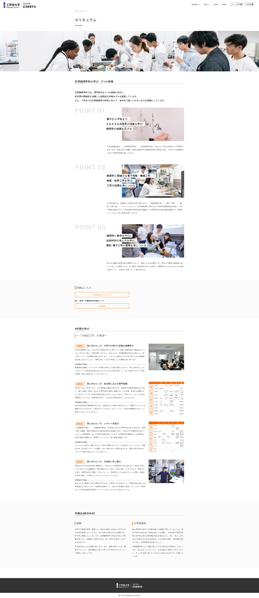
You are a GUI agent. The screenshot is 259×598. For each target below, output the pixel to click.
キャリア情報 (236, 4)
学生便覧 (102, 306)
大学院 (215, 4)
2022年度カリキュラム (102, 295)
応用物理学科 (137, 585)
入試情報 (249, 4)
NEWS (224, 4)
